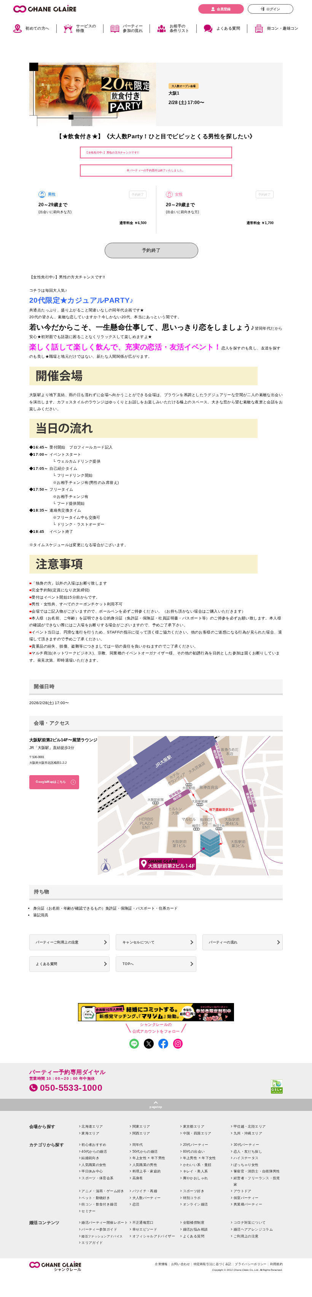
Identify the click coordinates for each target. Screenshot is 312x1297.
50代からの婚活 (145, 1151)
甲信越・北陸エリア (250, 1126)
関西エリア (141, 1133)
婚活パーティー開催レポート (104, 1222)
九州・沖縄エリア (248, 1133)
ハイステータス (246, 1158)
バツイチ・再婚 (145, 1191)
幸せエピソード (145, 1229)
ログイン (273, 9)
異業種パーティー (248, 1204)
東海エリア (90, 1133)
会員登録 (224, 9)
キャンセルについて (138, 942)
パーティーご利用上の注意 (57, 942)
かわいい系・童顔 (197, 1165)
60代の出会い (194, 1151)
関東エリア (141, 1126)
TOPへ (128, 964)
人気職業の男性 (145, 1165)
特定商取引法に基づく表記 (213, 1264)
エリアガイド (92, 1243)
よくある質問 (228, 28)
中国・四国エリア (197, 1133)
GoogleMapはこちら (51, 782)
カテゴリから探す (46, 1144)
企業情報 (161, 1264)
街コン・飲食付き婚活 (99, 1204)
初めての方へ (37, 28)
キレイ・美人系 (195, 1171)
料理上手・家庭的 (146, 1171)
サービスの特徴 (86, 28)
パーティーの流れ (223, 942)
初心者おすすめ (94, 1145)
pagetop (156, 1107)
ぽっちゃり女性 (246, 1165)
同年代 (137, 1145)
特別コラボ (192, 1198)
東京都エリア (193, 1126)
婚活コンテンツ (44, 1222)
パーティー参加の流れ (133, 28)
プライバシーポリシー (250, 1264)
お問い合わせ (180, 1264)
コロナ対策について (250, 1222)
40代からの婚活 (94, 1151)
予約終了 (151, 250)
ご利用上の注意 (246, 1236)
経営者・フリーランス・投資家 (257, 1181)
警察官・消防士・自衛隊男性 (257, 1171)
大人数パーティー (146, 1198)
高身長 (137, 1178)
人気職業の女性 (94, 1165)
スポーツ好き (193, 1191)
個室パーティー (246, 1198)
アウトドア (243, 1191)
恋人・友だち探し (248, 1151)
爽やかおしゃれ (195, 1178)
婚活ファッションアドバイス (102, 1236)
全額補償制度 (193, 1222)
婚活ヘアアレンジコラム (253, 1229)
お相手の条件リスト (179, 28)
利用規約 (276, 1264)
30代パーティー (246, 1145)
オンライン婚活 (195, 1204)
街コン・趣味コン (283, 28)
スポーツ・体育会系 (97, 1178)
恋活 (136, 1204)
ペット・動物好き (95, 1198)
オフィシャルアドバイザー (153, 1236)
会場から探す (42, 1126)
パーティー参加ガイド (99, 1229)
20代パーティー (196, 1145)
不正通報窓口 (143, 1222)
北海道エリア (92, 1126)
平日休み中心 (92, 1171)
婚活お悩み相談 (195, 1229)
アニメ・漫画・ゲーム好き (102, 1191)
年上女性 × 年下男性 (149, 1158)
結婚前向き (90, 1158)
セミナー (88, 1211)
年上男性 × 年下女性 (199, 1158)
